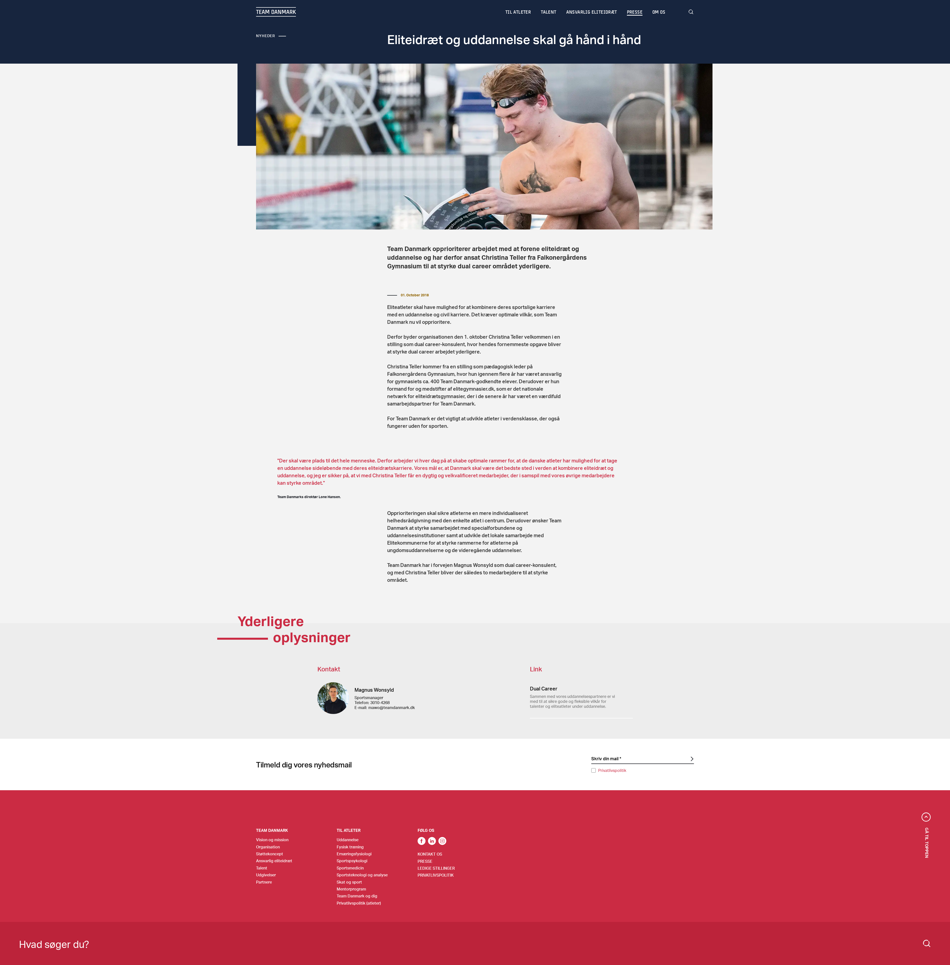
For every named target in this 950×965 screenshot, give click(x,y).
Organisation (268, 846)
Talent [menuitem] (548, 12)
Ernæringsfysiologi (354, 853)
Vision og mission (272, 839)
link (422, 841)
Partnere (264, 882)
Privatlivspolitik (612, 770)
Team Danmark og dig (357, 895)
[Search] (927, 943)
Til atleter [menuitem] (518, 12)
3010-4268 (380, 702)
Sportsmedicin (350, 867)
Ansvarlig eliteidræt (274, 860)
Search (691, 11)
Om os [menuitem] (658, 12)
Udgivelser (266, 874)
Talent (261, 867)
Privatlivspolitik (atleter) (359, 903)
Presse (425, 861)
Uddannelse (347, 839)
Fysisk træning (350, 846)
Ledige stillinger (436, 868)
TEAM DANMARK (276, 12)
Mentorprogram (351, 888)
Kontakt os (430, 854)
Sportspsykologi (352, 860)
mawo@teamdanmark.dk (391, 707)
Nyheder (265, 35)
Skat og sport (349, 882)
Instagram (442, 841)
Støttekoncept (269, 853)
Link (432, 841)
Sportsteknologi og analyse (362, 874)
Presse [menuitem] (634, 12)
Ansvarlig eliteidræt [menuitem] (591, 12)
